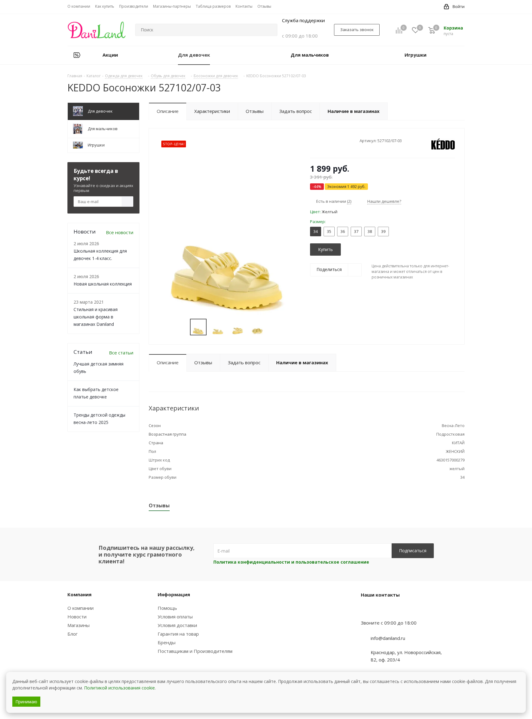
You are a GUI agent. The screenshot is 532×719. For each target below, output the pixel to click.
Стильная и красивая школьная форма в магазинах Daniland (96, 316)
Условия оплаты (175, 616)
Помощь (167, 608)
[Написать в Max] (381, 610)
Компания (79, 594)
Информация (174, 594)
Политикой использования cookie (119, 688)
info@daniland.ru (388, 638)
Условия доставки (177, 625)
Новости (77, 616)
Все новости (119, 232)
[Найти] (270, 30)
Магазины (78, 625)
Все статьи (121, 353)
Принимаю (26, 702)
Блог (72, 634)
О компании (80, 608)
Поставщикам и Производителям (195, 651)
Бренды (166, 642)
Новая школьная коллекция (103, 284)
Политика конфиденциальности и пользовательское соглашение (291, 562)
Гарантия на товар (178, 634)
